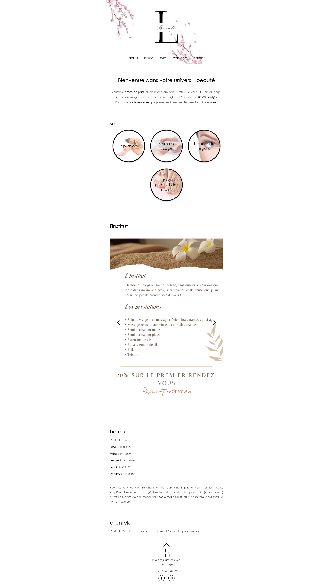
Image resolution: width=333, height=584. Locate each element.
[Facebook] (162, 577)
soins (116, 123)
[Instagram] (171, 577)
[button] (118, 322)
